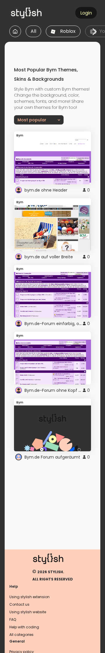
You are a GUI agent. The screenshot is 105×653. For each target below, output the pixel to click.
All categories (21, 634)
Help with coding (24, 627)
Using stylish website (27, 611)
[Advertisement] (55, 49)
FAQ (12, 619)
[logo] (36, 13)
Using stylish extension (29, 596)
